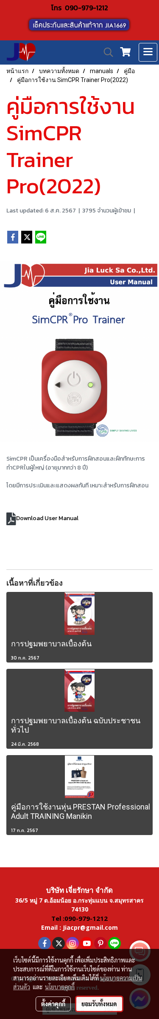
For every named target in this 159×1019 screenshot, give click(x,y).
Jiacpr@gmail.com (90, 927)
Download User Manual (47, 518)
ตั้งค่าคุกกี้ (53, 1004)
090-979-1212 (86, 8)
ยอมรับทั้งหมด (99, 1004)
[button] (105, 52)
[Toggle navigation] (148, 52)
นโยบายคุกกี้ (60, 987)
